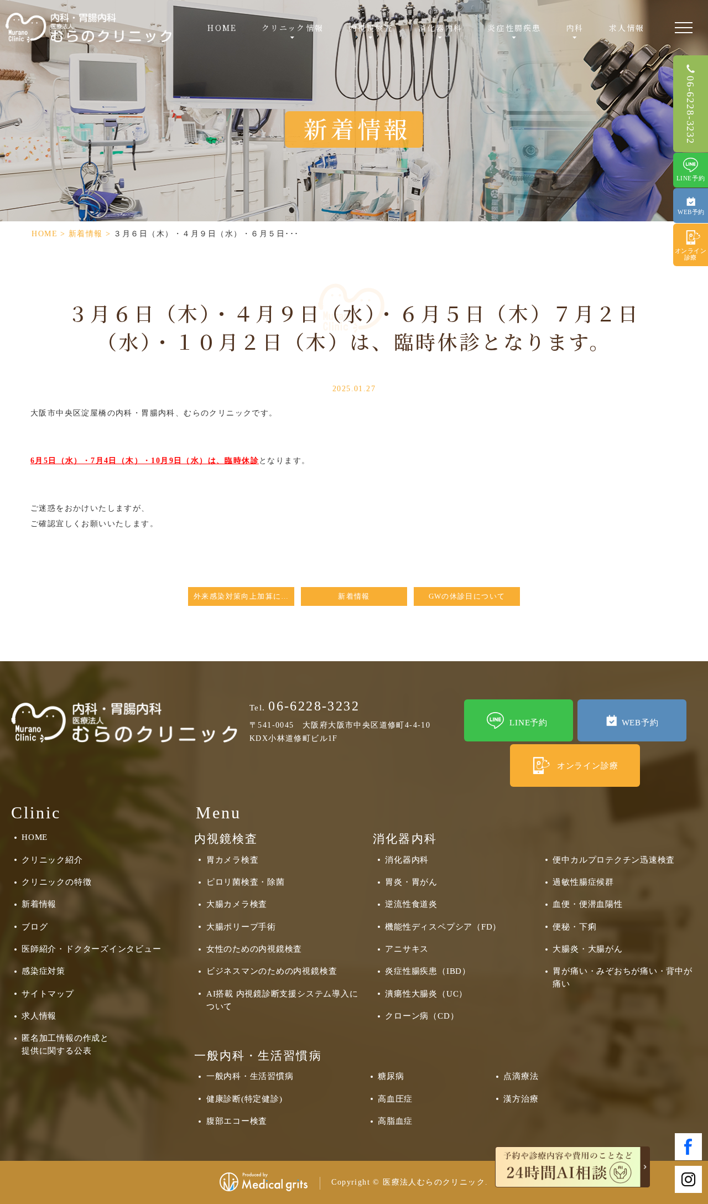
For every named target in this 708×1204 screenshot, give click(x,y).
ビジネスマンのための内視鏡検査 (271, 970)
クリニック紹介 (52, 859)
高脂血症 (395, 1120)
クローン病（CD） (422, 1015)
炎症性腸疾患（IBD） (427, 970)
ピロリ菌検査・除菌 (245, 881)
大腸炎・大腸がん (587, 948)
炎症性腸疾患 (514, 27)
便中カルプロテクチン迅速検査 (614, 859)
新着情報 (86, 234)
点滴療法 (520, 1076)
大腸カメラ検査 (236, 904)
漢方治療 (520, 1098)
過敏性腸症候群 (583, 881)
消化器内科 (407, 859)
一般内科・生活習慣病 (250, 1076)
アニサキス (407, 948)
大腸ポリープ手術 (241, 926)
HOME (221, 27)
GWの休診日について (467, 596)
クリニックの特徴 (56, 881)
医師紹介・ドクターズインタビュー (91, 948)
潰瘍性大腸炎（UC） (426, 993)
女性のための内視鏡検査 (254, 948)
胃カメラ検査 (232, 859)
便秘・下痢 (574, 926)
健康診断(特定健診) (244, 1098)
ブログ (35, 926)
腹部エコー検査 (236, 1120)
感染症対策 (43, 970)
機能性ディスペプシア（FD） (443, 926)
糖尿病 (391, 1076)
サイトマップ (48, 993)
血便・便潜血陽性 (587, 904)
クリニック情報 (293, 27)
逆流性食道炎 (411, 904)
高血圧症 (395, 1098)
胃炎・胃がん (411, 881)
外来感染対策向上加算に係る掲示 (244, 596)
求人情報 (626, 27)
